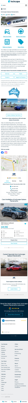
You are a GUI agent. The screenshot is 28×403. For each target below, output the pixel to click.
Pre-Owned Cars (5, 367)
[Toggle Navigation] (26, 5)
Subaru (3, 348)
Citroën (3, 354)
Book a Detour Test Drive (14, 115)
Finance (17, 360)
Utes (2, 388)
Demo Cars (4, 365)
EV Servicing (18, 353)
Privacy (16, 382)
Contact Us (18, 367)
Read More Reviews (14, 314)
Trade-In (7, 77)
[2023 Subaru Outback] (14, 212)
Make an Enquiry (7, 47)
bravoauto (4, 356)
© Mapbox (24, 170)
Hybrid (2, 384)
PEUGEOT (3, 350)
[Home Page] (14, 1)
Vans (2, 386)
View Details (14, 243)
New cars (3, 363)
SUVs (2, 380)
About (16, 365)
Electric (3, 378)
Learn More (14, 289)
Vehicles (3, 376)
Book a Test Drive (20, 36)
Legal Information (19, 384)
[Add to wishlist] (25, 224)
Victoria (3, 371)
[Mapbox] (4, 170)
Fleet (2, 390)
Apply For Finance (21, 77)
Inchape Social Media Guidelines (20, 386)
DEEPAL (3, 352)
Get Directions (15, 186)
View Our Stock (7, 36)
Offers (16, 346)
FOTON (3, 358)
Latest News (18, 371)
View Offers (21, 47)
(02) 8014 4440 (15, 188)
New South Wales (5, 369)
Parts (20, 73)
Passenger (4, 382)
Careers (17, 369)
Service (7, 73)
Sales (7, 181)
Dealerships (18, 376)
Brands (3, 346)
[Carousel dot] (6, 247)
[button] (14, 326)
